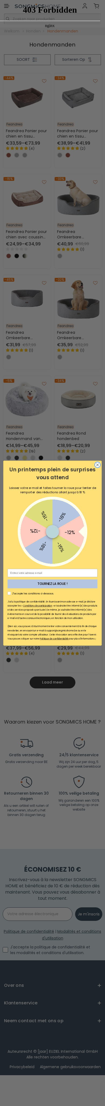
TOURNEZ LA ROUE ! (52, 583)
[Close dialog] (97, 465)
